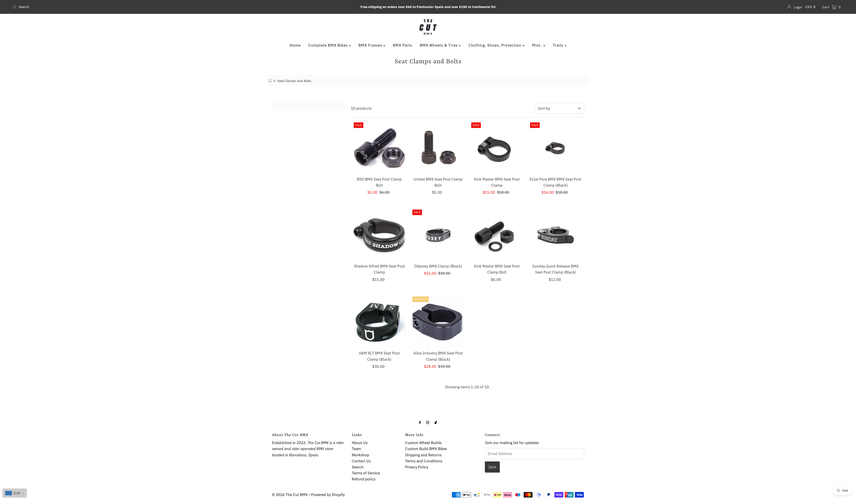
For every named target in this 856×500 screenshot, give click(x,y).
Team (356, 448)
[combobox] (148, 6)
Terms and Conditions (423, 461)
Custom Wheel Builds (423, 442)
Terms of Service (366, 473)
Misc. (537, 45)
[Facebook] (420, 422)
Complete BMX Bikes (328, 45)
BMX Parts (402, 45)
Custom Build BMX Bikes (426, 448)
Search (358, 467)
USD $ (810, 7)
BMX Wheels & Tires (439, 45)
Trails (558, 45)
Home (295, 45)
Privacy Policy (416, 467)
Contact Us (361, 461)
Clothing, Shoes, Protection (496, 45)
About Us (360, 442)
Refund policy (363, 479)
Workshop (360, 455)
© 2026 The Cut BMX (290, 494)
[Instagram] (427, 422)
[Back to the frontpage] (271, 81)
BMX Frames (370, 45)
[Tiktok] (435, 422)
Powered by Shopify (328, 494)
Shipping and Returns (423, 455)
